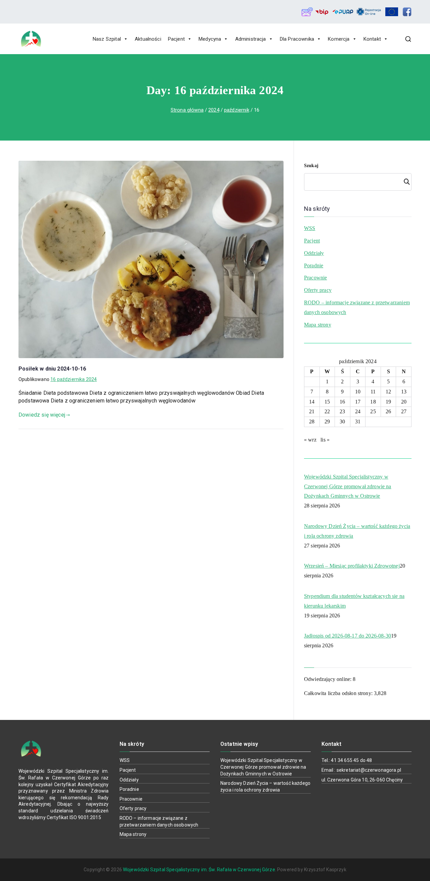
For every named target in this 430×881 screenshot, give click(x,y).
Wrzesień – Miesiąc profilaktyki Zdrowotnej (352, 566)
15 (327, 402)
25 (373, 411)
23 (342, 411)
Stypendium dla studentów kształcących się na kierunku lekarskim (354, 601)
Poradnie (313, 265)
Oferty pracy (318, 290)
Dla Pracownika (297, 39)
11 (373, 391)
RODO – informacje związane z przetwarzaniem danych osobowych (357, 307)
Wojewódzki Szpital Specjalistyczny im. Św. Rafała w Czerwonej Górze (199, 869)
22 (327, 411)
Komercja (338, 39)
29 (327, 421)
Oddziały (314, 253)
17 (357, 402)
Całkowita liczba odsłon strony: (339, 693)
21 (311, 411)
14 (311, 402)
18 (373, 402)
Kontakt (372, 39)
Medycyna (210, 39)
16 (342, 402)
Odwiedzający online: (328, 679)
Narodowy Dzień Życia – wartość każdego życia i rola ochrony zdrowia (357, 531)
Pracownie (315, 277)
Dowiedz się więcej (41, 415)
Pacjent (176, 39)
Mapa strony (317, 325)
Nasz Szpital (107, 39)
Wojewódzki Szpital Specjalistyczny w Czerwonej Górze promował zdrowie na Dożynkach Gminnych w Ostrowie (347, 486)
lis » (325, 440)
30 (342, 421)
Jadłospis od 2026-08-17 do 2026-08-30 (347, 636)
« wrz (310, 440)
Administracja (250, 39)
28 (311, 421)
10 (357, 391)
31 (357, 421)
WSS (309, 228)
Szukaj (311, 165)
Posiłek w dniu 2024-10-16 (52, 369)
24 (357, 411)
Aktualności (148, 39)
